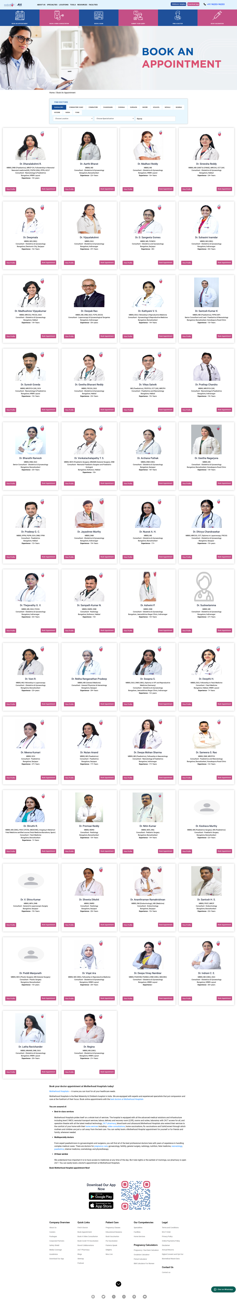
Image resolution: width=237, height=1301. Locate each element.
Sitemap (81, 1259)
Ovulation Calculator (141, 1255)
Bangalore (58, 107)
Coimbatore (93, 107)
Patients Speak (111, 1245)
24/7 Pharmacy (83, 1250)
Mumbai (179, 107)
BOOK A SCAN (98, 23)
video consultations (116, 1126)
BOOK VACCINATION (217, 23)
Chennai (121, 107)
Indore (145, 107)
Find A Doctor (83, 1228)
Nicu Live (109, 1254)
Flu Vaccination (112, 1241)
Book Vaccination (112, 1236)
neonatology (176, 1146)
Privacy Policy (167, 1236)
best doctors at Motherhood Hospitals (126, 1099)
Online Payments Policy (171, 1241)
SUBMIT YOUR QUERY (138, 23)
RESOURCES (82, 5)
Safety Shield (54, 1245)
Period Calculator (140, 1259)
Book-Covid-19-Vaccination (88, 1241)
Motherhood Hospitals (59, 1091)
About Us (52, 1228)
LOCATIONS (64, 5)
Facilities (137, 1232)
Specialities (138, 1228)
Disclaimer (166, 1245)
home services (92, 1126)
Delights (109, 1250)
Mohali (167, 107)
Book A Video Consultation (88, 1236)
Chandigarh (108, 107)
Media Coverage (55, 1250)
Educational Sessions (114, 1232)
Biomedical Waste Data (171, 1259)
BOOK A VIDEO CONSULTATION (59, 23)
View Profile (11, 189)
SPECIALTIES (52, 5)
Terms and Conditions (170, 1228)
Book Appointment (48, 189)
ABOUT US (41, 5)
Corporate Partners (56, 1241)
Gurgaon (133, 107)
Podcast (81, 1263)
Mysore (57, 112)
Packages (53, 1236)
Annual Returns (168, 1250)
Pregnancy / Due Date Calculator (146, 1250)
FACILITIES (93, 5)
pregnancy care (101, 1146)
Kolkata (156, 107)
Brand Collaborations (86, 1245)
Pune (77, 112)
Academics (53, 1254)
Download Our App (56, 1259)
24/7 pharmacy (109, 1123)
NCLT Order (166, 1232)
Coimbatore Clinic (76, 107)
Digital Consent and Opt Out (172, 1254)
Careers (52, 1232)
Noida (68, 112)
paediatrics (59, 1149)
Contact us (166, 1272)
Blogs (80, 1254)
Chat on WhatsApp (225, 1289)
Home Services (139, 1236)
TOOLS (73, 5)
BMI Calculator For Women (144, 1263)
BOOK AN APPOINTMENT (20, 23)
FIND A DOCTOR (178, 23)
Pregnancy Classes (113, 1228)
